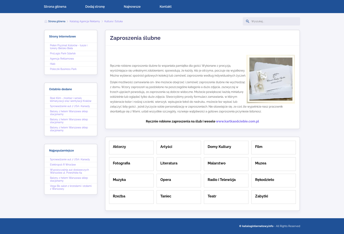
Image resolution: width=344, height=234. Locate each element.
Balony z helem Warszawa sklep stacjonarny (69, 113)
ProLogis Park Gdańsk (63, 53)
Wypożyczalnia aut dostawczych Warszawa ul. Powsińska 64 (69, 171)
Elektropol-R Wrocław (63, 164)
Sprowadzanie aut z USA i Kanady (70, 106)
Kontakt (166, 6)
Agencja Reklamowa (62, 58)
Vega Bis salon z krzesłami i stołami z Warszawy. (71, 187)
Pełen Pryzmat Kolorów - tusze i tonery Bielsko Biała (68, 47)
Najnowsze (132, 6)
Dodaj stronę (95, 6)
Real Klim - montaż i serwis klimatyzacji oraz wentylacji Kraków (70, 99)
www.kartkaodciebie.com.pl (237, 121)
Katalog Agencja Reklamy (85, 21)
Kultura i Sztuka (113, 21)
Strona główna (55, 6)
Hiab (52, 63)
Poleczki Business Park (63, 69)
